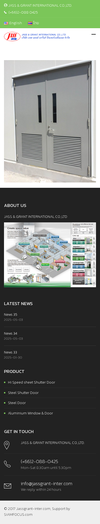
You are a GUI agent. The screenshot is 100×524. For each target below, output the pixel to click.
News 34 (10, 333)
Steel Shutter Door (23, 393)
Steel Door (17, 403)
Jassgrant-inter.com (33, 508)
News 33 (10, 352)
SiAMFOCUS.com (18, 514)
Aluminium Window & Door (30, 413)
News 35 (10, 314)
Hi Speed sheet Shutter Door (31, 382)
